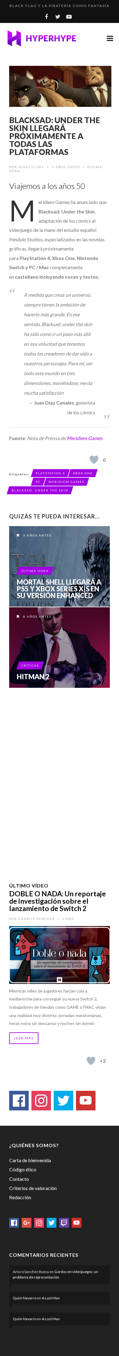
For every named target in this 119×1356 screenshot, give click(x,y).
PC (38, 482)
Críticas (30, 665)
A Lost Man (51, 1298)
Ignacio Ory (31, 167)
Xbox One (83, 473)
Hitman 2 (33, 676)
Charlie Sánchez (36, 919)
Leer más (24, 1038)
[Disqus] (59, 777)
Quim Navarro (24, 1298)
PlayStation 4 (50, 473)
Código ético (22, 1169)
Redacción (20, 1197)
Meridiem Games (85, 438)
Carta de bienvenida (30, 1160)
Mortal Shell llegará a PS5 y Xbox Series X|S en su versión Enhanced (59, 589)
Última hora (35, 571)
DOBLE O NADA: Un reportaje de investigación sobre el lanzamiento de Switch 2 (57, 901)
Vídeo (68, 919)
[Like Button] (94, 459)
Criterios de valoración (33, 1188)
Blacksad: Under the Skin (40, 490)
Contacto (19, 1179)
